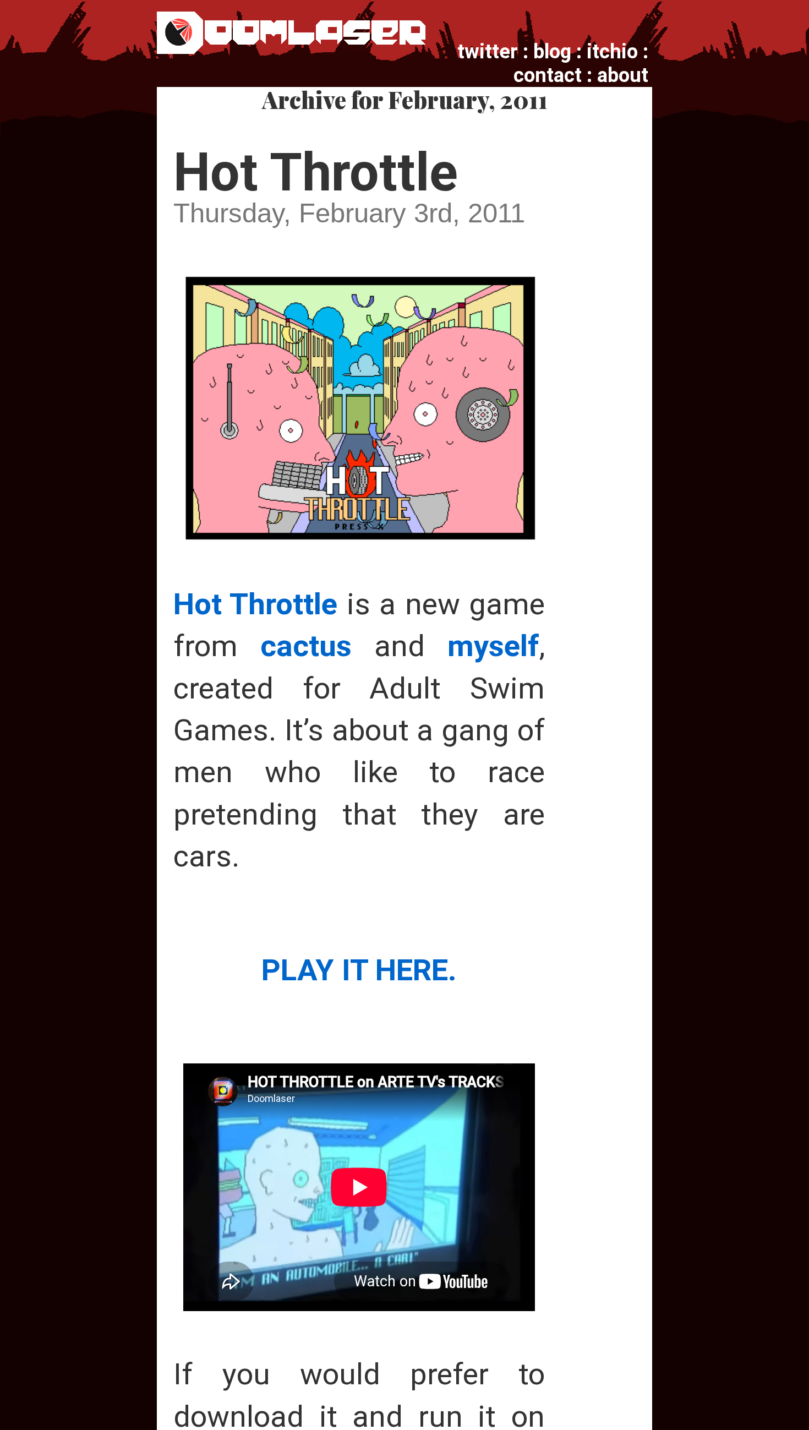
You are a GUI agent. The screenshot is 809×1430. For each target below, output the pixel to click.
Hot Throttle (315, 172)
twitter (487, 51)
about (622, 75)
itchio (612, 51)
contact (547, 75)
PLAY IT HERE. (359, 969)
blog (552, 51)
